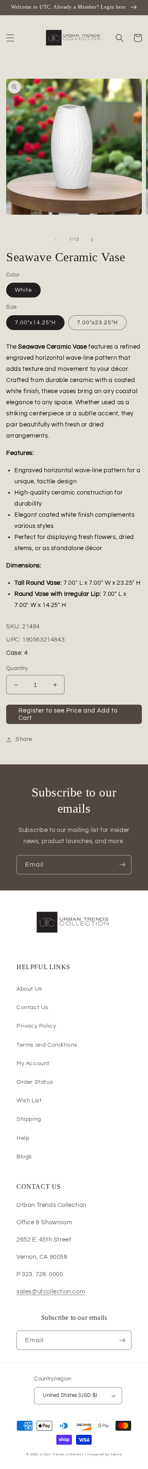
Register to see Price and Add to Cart (68, 714)
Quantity (17, 668)
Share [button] (24, 739)
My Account (33, 1063)
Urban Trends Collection (62, 1454)
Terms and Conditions (47, 1045)
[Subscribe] (122, 864)
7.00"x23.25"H (97, 323)
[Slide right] (92, 240)
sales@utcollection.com (50, 1292)
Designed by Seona (104, 1454)
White (23, 290)
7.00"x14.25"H (35, 323)
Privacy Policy (36, 1026)
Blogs (24, 1157)
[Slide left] (56, 240)
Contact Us (32, 1007)
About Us (29, 989)
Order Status (34, 1082)
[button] (10, 38)
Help (22, 1138)
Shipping (28, 1119)
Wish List (29, 1101)
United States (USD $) (70, 1395)
